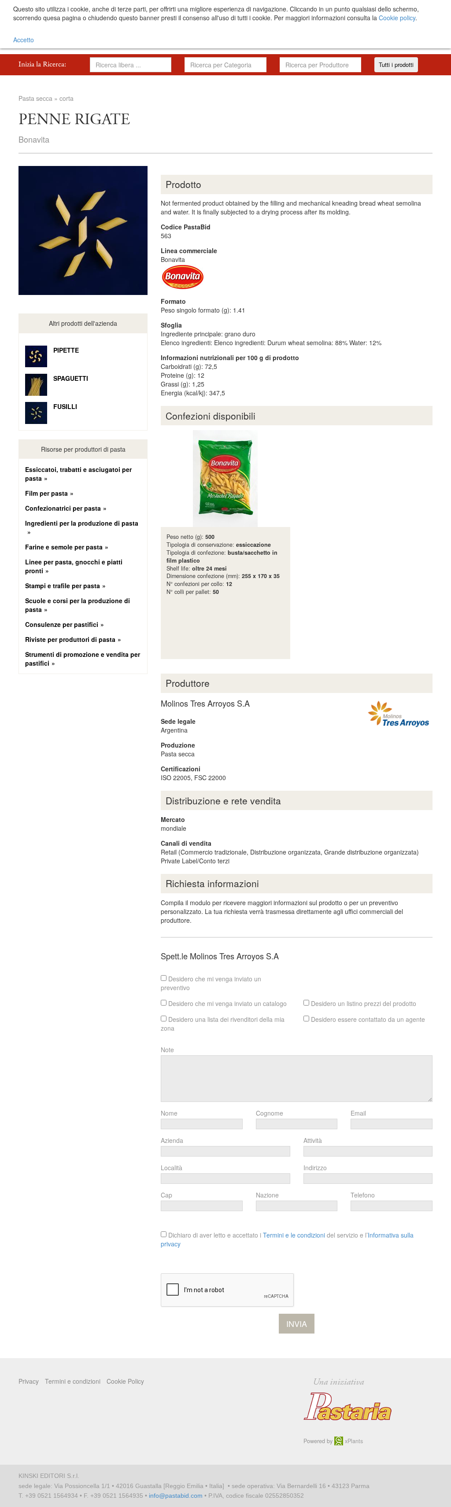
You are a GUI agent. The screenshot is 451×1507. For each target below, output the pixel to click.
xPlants (353, 1441)
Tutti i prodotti (396, 64)
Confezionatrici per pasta (63, 508)
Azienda (172, 1140)
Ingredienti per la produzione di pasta (81, 523)
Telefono (363, 1194)
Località (171, 1167)
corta (66, 98)
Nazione (267, 1194)
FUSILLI (65, 406)
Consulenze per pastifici (61, 624)
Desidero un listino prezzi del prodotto (362, 1003)
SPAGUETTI (70, 378)
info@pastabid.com (176, 1495)
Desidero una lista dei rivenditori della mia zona (223, 1023)
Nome (169, 1113)
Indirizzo (315, 1167)
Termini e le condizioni (294, 1235)
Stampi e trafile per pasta (62, 585)
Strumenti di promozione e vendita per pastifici (82, 658)
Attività (312, 1140)
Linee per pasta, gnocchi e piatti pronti (73, 566)
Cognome (269, 1113)
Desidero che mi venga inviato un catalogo (226, 1003)
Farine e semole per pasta (64, 546)
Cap (166, 1194)
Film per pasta (46, 493)
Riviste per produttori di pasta (70, 639)
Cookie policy (397, 17)
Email (358, 1113)
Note (167, 1049)
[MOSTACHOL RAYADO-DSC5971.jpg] (83, 230)
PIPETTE (66, 350)
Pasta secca (35, 98)
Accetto (23, 39)
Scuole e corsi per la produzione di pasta (77, 605)
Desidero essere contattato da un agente (367, 1019)
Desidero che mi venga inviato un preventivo (211, 983)
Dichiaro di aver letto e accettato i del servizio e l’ (287, 1239)
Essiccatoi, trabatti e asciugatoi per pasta (78, 474)
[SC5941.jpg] (225, 478)
